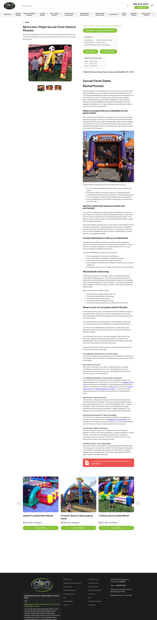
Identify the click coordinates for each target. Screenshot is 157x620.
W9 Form (66, 605)
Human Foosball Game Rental (38, 515)
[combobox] (72, 5)
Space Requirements (69, 590)
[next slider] (138, 503)
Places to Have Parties (94, 590)
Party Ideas (91, 605)
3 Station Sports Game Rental (113, 515)
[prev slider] (19, 503)
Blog (64, 597)
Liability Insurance (93, 583)
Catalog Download (69, 594)
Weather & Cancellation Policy (72, 583)
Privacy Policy (67, 586)
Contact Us (91, 594)
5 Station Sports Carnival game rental (77, 517)
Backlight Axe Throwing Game (117, 419)
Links (89, 597)
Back (27, 22)
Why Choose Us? (93, 586)
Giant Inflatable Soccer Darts (105, 389)
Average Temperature (94, 601)
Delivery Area (67, 579)
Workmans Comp (93, 579)
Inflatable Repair (68, 601)
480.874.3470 (140, 4)
